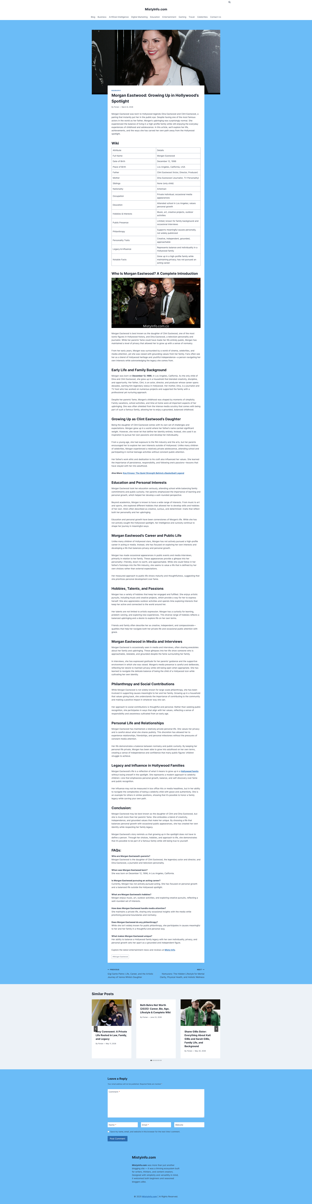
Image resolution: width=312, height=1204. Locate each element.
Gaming (182, 17)
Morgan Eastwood (120, 957)
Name (112, 1125)
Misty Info (170, 950)
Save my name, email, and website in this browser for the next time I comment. (145, 1131)
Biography (116, 90)
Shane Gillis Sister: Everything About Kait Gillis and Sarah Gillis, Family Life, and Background (198, 1039)
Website (179, 1125)
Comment (114, 1092)
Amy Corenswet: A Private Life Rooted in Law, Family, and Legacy (111, 1035)
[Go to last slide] (96, 1029)
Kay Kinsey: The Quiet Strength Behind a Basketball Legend (153, 473)
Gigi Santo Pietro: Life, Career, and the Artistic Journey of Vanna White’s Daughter (130, 973)
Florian (116, 107)
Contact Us (215, 17)
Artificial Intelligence (119, 17)
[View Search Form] (229, 2)
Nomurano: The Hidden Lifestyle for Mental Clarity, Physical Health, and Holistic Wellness (182, 973)
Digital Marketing (139, 17)
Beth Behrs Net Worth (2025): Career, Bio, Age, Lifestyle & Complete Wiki (155, 1009)
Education (155, 17)
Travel (192, 17)
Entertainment (169, 17)
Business (102, 17)
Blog (93, 17)
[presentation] (111, 1012)
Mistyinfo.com (144, 1157)
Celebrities (202, 17)
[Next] (216, 1029)
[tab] (151, 1060)
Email (145, 1125)
